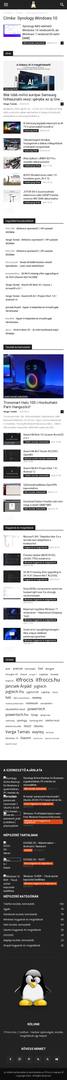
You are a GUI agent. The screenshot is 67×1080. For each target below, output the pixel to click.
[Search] (62, 4)
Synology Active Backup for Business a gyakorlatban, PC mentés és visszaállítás (43, 781)
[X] (47, 1059)
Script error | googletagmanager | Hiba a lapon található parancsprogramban (41, 633)
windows (50, 732)
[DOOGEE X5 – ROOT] (12, 864)
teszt (27, 726)
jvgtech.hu (14, 691)
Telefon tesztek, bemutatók (36, 442)
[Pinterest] (28, 1059)
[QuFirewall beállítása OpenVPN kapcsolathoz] (12, 489)
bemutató (30, 668)
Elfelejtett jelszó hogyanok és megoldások (37, 822)
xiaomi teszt (11, 744)
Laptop (45, 692)
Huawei (54, 674)
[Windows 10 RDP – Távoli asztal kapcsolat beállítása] (12, 883)
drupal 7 (33, 674)
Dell (40, 668)
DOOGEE (28, 850)
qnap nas (45, 715)
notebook (32, 703)
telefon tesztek (13, 726)
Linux (55, 692)
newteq (36, 698)
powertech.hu (17, 714)
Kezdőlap (8, 12)
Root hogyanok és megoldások (38, 863)
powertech (36, 709)
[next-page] (11, 210)
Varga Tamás (10, 104)
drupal (23, 674)
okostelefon (46, 703)
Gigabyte (43, 674)
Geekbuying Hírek (32, 166)
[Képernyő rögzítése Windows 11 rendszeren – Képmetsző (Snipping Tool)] (12, 613)
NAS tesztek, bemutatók (34, 43)
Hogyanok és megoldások (35, 547)
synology (22, 720)
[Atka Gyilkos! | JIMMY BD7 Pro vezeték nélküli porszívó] (12, 163)
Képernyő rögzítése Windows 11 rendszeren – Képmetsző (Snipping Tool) (42, 612)
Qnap (34, 715)
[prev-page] (5, 210)
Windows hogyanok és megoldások (40, 562)
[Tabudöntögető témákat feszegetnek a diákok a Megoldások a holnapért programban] (12, 144)
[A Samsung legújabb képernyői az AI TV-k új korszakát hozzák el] (12, 128)
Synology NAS (36, 720)
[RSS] (38, 1059)
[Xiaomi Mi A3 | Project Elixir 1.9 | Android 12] (12, 472)
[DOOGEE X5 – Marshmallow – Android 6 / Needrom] (6, 855)
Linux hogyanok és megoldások (38, 804)
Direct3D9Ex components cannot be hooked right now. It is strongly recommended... (42, 592)
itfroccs (24, 680)
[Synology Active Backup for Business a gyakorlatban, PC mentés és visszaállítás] (12, 787)
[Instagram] (19, 1059)
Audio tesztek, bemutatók (15, 396)
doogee (49, 668)
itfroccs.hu (48, 680)
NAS (8, 697)
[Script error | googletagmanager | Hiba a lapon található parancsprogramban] (12, 634)
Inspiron (9, 680)
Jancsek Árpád (13, 307)
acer (7, 668)
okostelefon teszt (15, 709)
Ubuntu (38, 726)
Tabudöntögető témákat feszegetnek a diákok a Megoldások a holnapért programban (42, 143)
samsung (9, 720)
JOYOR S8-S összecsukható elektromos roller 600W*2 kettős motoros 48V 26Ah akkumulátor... (41, 195)
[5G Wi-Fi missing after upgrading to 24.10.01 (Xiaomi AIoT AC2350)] (12, 576)
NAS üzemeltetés (22, 698)
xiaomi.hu (38, 738)
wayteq (38, 732)
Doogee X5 (11, 674)
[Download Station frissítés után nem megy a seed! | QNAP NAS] (12, 506)
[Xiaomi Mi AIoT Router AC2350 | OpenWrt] (12, 456)
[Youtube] (56, 1059)
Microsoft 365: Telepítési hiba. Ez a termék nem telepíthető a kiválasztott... (42, 540)
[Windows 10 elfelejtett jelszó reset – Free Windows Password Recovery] (12, 818)
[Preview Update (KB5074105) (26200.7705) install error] (12, 559)
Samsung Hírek (11, 89)
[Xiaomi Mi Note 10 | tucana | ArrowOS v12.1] (12, 439)
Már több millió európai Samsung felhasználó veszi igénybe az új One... (32, 97)
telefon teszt (52, 720)
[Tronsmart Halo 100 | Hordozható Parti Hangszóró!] (33, 376)
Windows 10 (11, 738)
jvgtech (40, 686)
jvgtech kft (32, 692)
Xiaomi (25, 738)
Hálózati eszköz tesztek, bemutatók (40, 458)
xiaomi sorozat (52, 738)
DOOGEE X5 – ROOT (34, 859)
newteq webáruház (14, 703)
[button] (5, 4)
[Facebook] (10, 1059)
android (18, 668)
